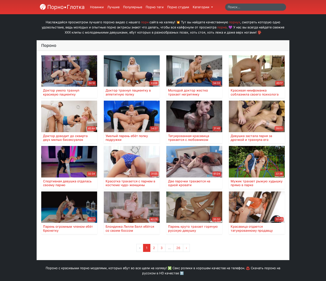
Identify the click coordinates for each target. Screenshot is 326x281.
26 (178, 248)
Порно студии (178, 7)
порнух (234, 22)
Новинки (97, 7)
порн (145, 22)
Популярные (132, 7)
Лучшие (113, 7)
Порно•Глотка (65, 7)
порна (222, 27)
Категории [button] (201, 7)
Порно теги (155, 7)
